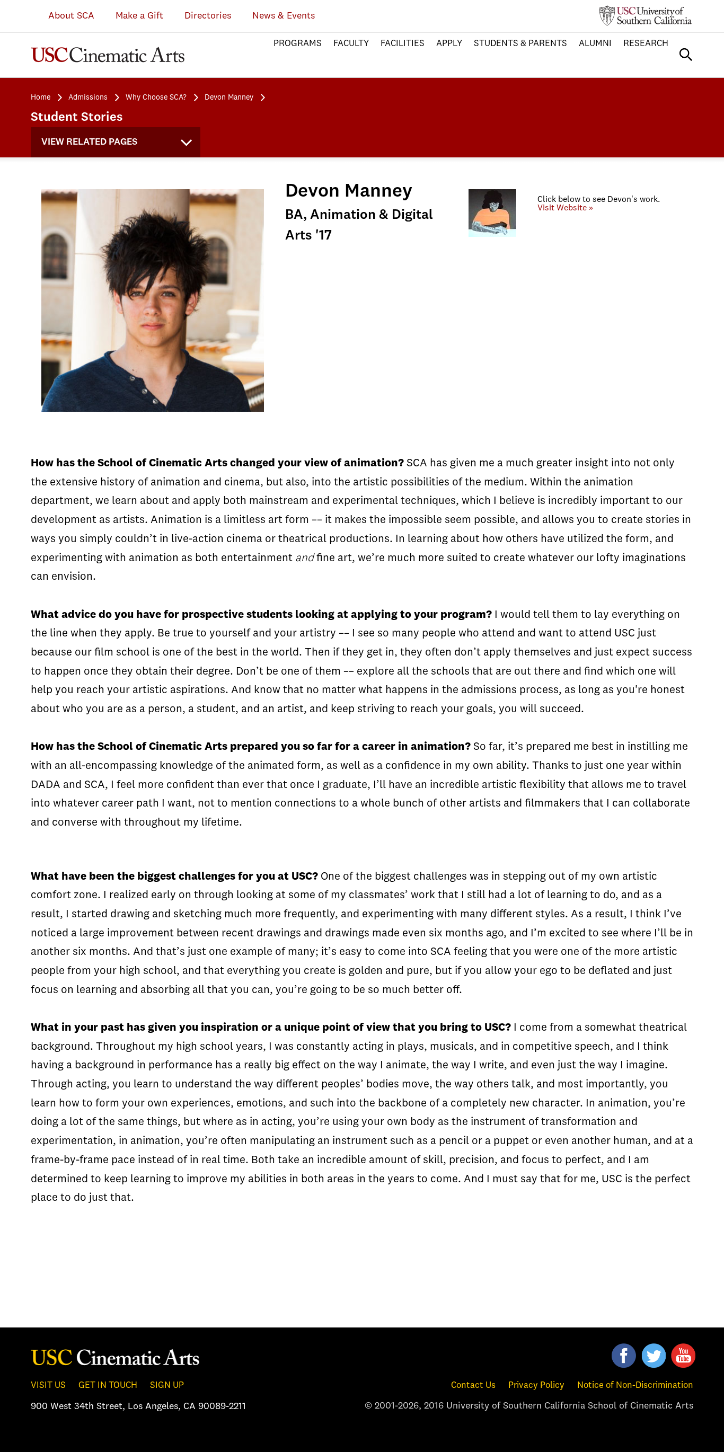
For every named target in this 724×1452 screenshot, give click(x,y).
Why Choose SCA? (156, 97)
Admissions (88, 97)
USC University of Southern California (645, 15)
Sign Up (167, 1385)
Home (40, 97)
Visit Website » (565, 208)
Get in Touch (107, 1385)
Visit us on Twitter (653, 1355)
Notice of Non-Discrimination (635, 1385)
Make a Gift (139, 16)
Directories (207, 16)
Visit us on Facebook (624, 1355)
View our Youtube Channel (683, 1355)
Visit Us (48, 1385)
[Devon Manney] (492, 250)
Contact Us (473, 1385)
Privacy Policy (536, 1385)
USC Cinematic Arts (115, 1356)
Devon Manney (229, 97)
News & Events (283, 16)
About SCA (63, 16)
